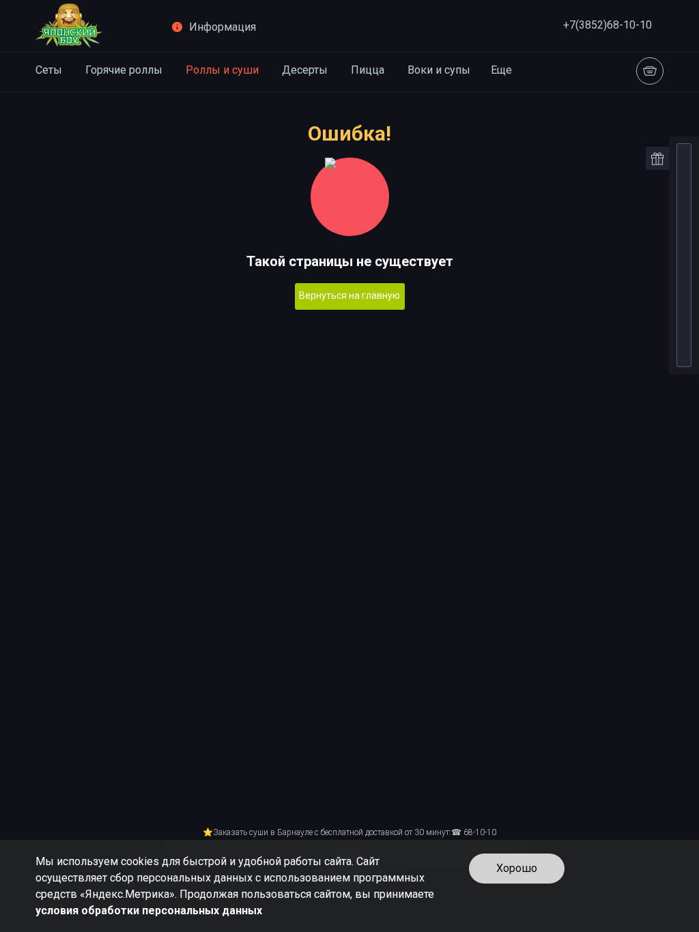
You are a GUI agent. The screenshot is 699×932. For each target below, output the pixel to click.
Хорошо (516, 868)
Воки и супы (439, 69)
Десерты (305, 69)
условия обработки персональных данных (148, 910)
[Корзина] (650, 71)
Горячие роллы (123, 69)
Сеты (48, 69)
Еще (501, 69)
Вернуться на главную (349, 295)
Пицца (367, 69)
